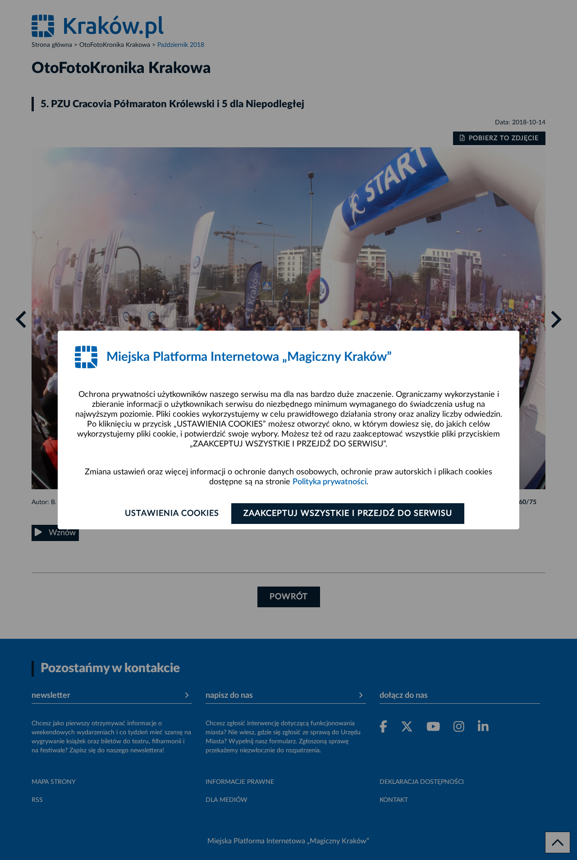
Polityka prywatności (329, 482)
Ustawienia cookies (172, 514)
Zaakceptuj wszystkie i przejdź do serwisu (347, 514)
